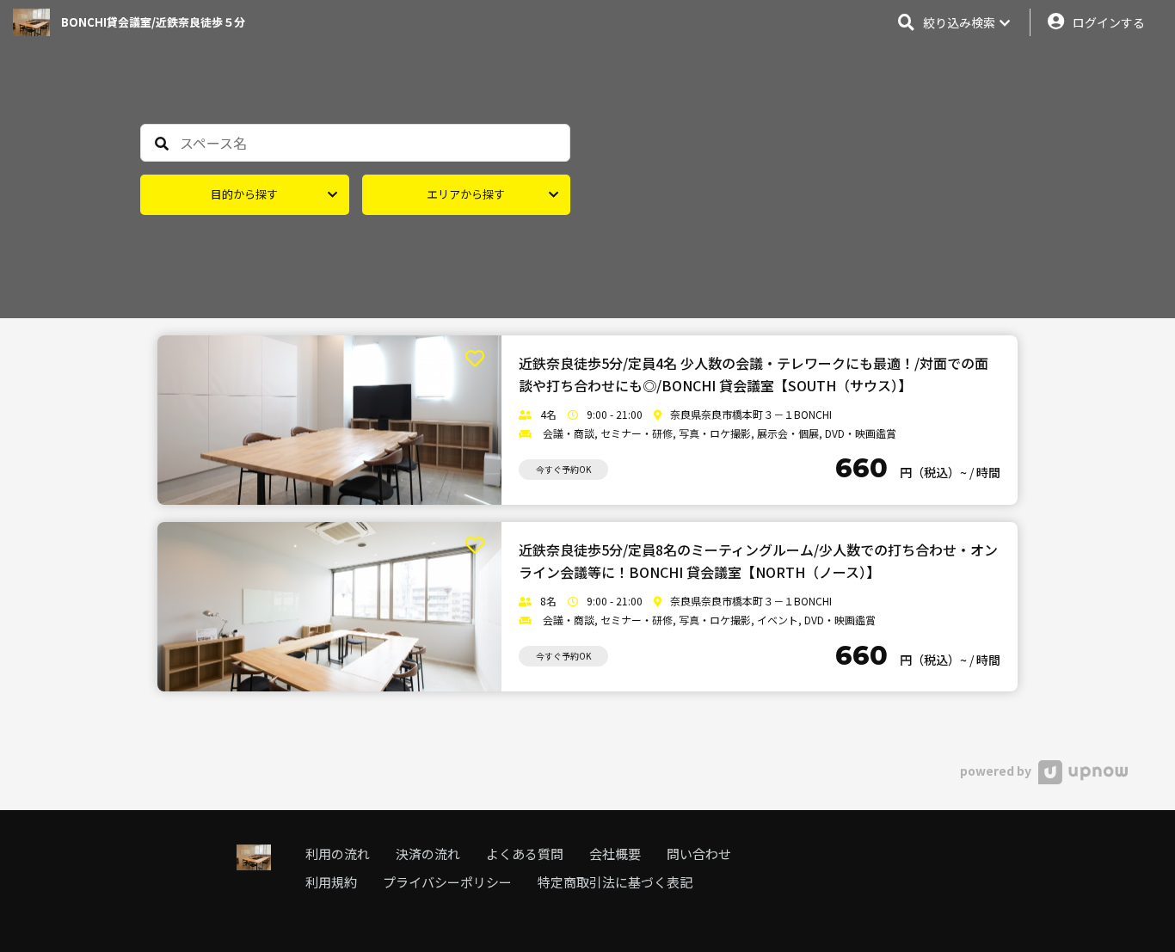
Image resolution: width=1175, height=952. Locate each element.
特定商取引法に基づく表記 (615, 882)
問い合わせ (699, 854)
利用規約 (331, 882)
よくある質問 (524, 854)
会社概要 (615, 854)
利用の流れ (337, 854)
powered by (997, 770)
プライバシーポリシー (447, 882)
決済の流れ (428, 854)
